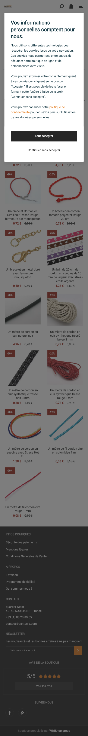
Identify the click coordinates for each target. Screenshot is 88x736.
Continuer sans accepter (44, 150)
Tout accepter (44, 136)
